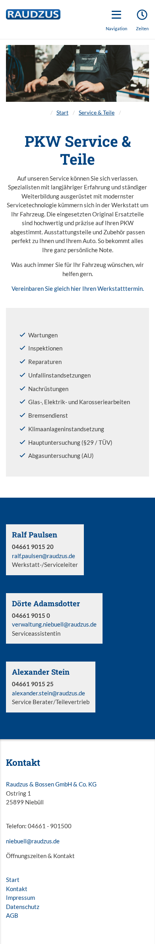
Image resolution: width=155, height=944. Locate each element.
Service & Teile (96, 112)
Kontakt (16, 888)
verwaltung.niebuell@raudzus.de (54, 624)
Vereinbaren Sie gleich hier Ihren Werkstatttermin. (78, 288)
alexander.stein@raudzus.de (48, 693)
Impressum (20, 897)
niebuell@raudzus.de (33, 841)
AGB (12, 915)
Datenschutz (22, 906)
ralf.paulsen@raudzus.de (43, 555)
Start (62, 112)
